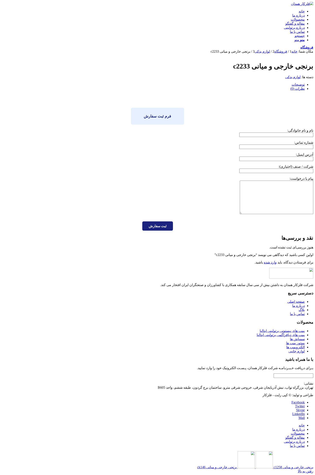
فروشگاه (306, 47)
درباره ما (298, 306)
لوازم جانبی (296, 351)
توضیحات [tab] (298, 84)
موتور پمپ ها (295, 343)
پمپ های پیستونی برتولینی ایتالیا (282, 331)
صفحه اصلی (296, 301)
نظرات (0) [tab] (297, 88)
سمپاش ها (297, 339)
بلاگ (302, 310)
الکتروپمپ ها (295, 347)
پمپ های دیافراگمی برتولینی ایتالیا (281, 335)
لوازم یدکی (293, 77)
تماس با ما (297, 314)
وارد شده (270, 262)
